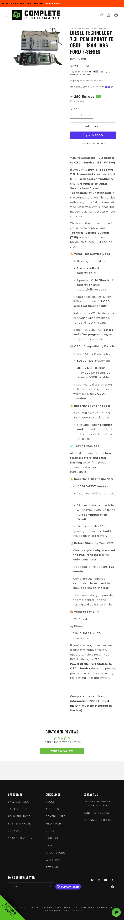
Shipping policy (52, 910)
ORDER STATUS (55, 852)
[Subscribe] (50, 886)
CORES (50, 830)
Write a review (62, 750)
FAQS (49, 845)
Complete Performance (30, 907)
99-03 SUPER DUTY (20, 838)
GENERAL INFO (55, 816)
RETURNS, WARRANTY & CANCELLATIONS (97, 803)
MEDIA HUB (53, 823)
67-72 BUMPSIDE (19, 801)
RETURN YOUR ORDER (98, 820)
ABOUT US (52, 809)
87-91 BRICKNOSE (19, 823)
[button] (6, 15)
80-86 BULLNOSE (19, 816)
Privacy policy (87, 907)
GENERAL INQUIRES (96, 812)
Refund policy (70, 907)
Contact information (73, 910)
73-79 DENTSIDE (18, 809)
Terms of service (104, 907)
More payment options (93, 143)
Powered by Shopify (51, 907)
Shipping (75, 80)
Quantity (75, 108)
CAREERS (52, 838)
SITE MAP (52, 867)
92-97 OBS (14, 830)
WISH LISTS (53, 860)
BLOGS (50, 801)
